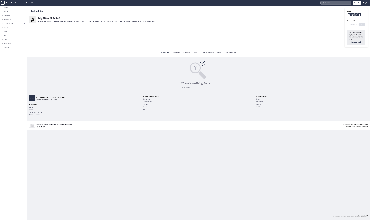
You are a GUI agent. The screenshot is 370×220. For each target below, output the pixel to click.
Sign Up (356, 3)
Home (4, 7)
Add (362, 24)
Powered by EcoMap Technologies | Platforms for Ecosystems (54, 124)
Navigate (5, 15)
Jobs (4, 35)
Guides (5, 47)
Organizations (7, 23)
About (4, 11)
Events (4, 31)
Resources (6, 19)
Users (4, 27)
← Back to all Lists (36, 11)
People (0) (220, 52)
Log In (365, 3)
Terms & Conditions (35, 112)
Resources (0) (231, 52)
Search (258, 104)
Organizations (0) (208, 52)
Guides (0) (186, 52)
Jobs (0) (196, 52)
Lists (4, 39)
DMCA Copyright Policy (361, 124)
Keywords (6, 43)
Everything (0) (166, 52)
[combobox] (335, 3)
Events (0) (176, 52)
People (145, 104)
